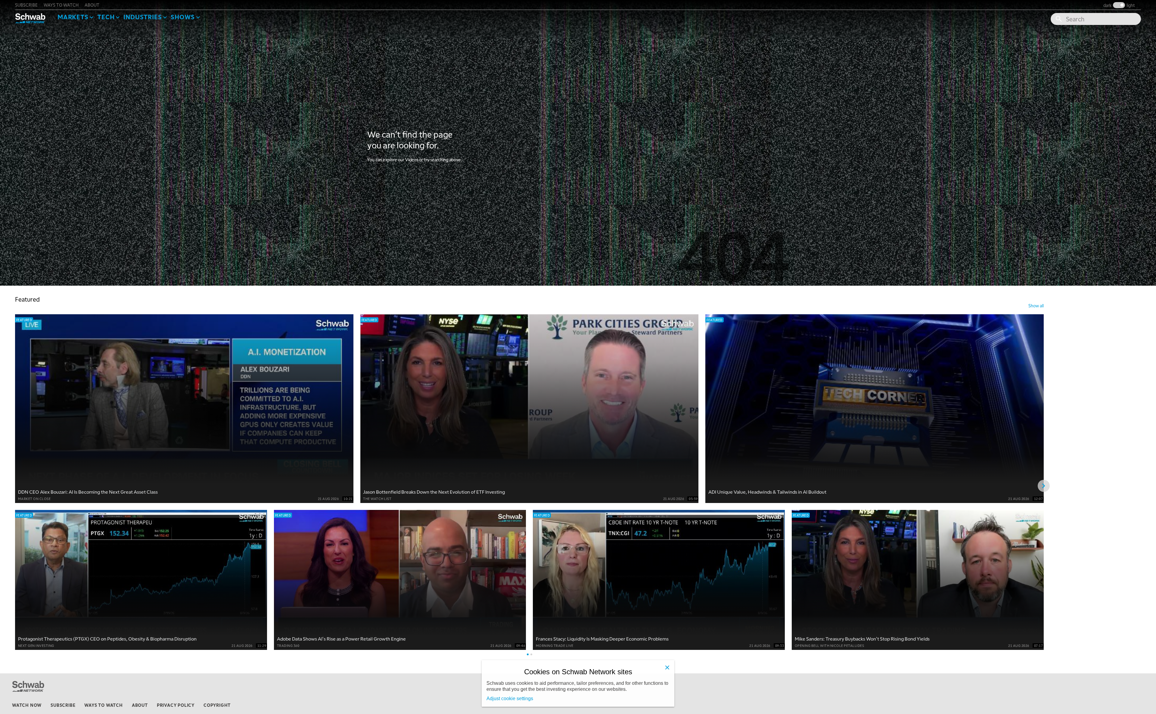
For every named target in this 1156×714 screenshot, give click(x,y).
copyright (217, 705)
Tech (105, 17)
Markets (73, 17)
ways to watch (61, 5)
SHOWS (183, 17)
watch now (27, 705)
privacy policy (175, 705)
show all (1036, 305)
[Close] (667, 667)
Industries (142, 17)
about (92, 5)
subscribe (26, 5)
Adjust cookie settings (509, 698)
